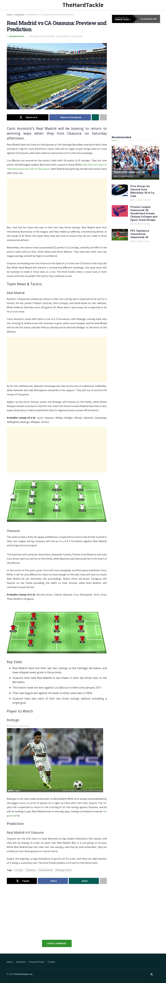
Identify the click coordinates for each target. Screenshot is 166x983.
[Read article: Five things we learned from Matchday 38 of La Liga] (120, 190)
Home (9, 14)
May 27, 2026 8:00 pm (123, 176)
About (10, 961)
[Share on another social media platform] (103, 117)
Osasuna (31, 870)
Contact (51, 961)
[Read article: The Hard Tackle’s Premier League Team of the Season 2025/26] (135, 163)
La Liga (19, 870)
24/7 (155, 19)
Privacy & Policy (36, 961)
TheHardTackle (82, 5)
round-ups (19, 14)
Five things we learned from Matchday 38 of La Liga (142, 190)
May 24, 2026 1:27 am (139, 241)
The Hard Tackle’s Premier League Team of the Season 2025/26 (133, 170)
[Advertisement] (57, 201)
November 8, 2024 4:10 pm (42, 36)
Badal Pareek (17, 36)
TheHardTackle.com (23, 974)
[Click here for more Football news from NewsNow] (125, 19)
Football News (147, 19)
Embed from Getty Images (18, 726)
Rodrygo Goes (63, 870)
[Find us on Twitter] (151, 974)
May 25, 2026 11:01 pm (140, 224)
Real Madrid (45, 870)
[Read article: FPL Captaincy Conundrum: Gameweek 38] (120, 235)
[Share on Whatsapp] (95, 117)
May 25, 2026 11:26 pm (140, 200)
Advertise (20, 961)
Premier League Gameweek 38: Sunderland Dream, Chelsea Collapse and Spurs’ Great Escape (143, 213)
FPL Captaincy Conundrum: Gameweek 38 (139, 234)
